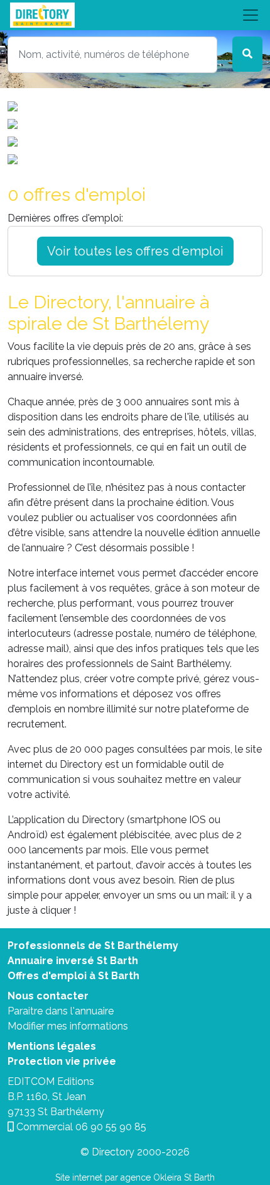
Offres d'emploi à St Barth (73, 976)
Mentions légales (52, 1046)
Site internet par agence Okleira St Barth (135, 1177)
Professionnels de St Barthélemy (93, 946)
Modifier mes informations (68, 1026)
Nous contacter (48, 996)
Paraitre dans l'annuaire (61, 1011)
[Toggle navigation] (135, 15)
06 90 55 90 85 (110, 1127)
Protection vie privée (62, 1061)
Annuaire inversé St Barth (73, 961)
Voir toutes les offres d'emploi (135, 251)
